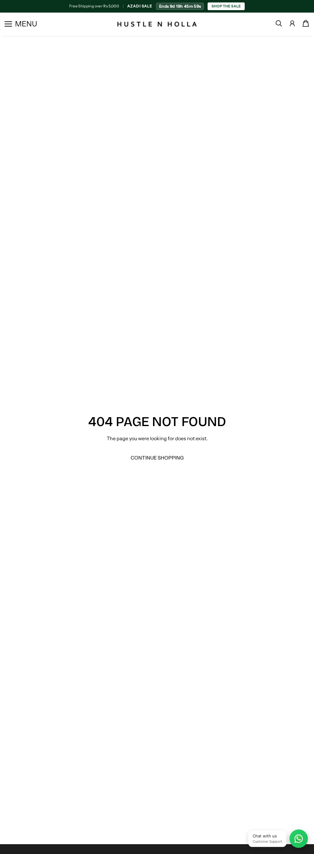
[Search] (278, 23)
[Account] (292, 23)
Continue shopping (157, 458)
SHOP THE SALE (226, 6)
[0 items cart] (305, 23)
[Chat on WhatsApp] (298, 838)
